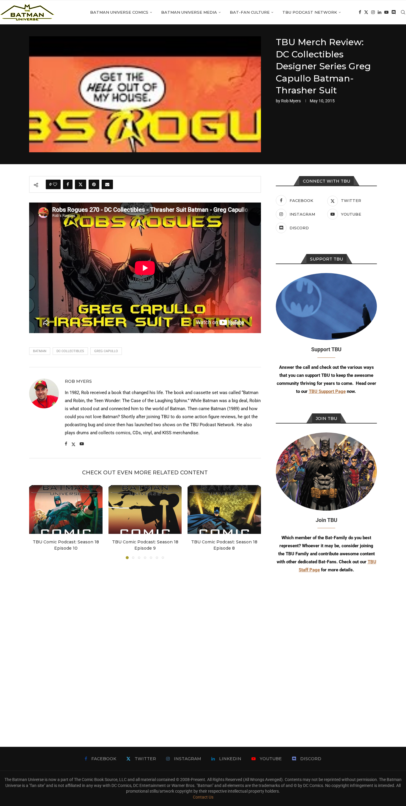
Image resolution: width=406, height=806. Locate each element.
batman (39, 351)
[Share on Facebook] (68, 184)
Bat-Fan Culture (250, 12)
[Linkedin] (379, 12)
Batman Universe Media (189, 12)
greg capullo (106, 351)
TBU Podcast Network (309, 12)
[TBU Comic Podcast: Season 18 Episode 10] (66, 509)
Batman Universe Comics (119, 12)
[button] (37, 522)
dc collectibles (70, 351)
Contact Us (203, 797)
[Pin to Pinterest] (94, 184)
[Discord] (393, 12)
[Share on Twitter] (80, 184)
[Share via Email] (107, 184)
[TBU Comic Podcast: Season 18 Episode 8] (224, 509)
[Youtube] (386, 12)
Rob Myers (291, 100)
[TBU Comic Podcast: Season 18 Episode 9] (145, 509)
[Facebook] (360, 12)
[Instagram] (373, 12)
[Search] (403, 12)
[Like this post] (55, 184)
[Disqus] (145, 644)
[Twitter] (366, 12)
